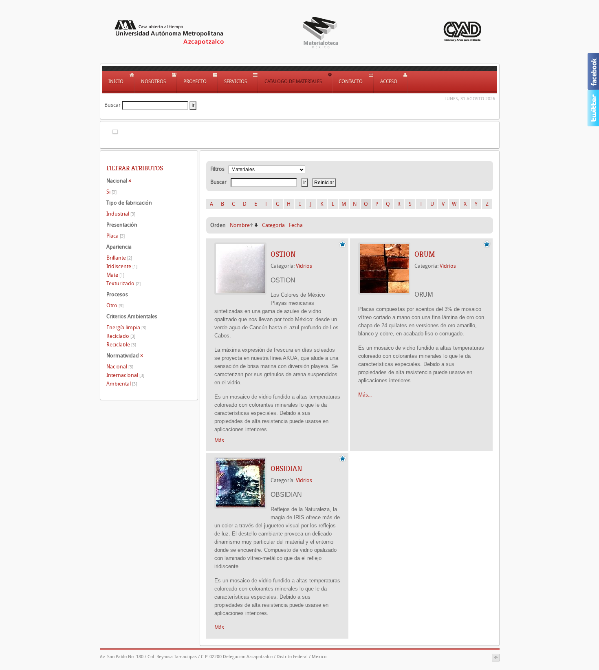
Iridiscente (121, 266)
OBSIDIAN (286, 468)
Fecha (296, 225)
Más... (221, 440)
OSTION (283, 254)
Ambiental (121, 384)
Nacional (119, 367)
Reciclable (121, 345)
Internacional (125, 375)
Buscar (112, 105)
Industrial (120, 214)
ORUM (424, 254)
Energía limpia (126, 327)
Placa (115, 236)
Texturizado (123, 283)
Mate (115, 275)
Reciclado (120, 336)
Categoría (273, 225)
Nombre (240, 225)
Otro (114, 305)
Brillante (119, 258)
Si (111, 192)
